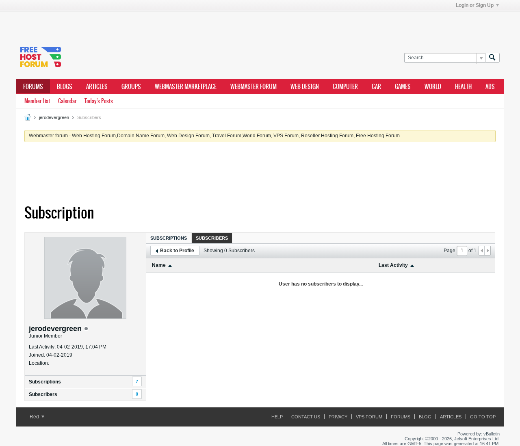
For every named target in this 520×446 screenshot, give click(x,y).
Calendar (67, 101)
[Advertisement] (138, 23)
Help (277, 416)
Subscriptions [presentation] (168, 238)
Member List (37, 101)
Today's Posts (98, 101)
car (376, 86)
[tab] (168, 237)
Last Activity (393, 265)
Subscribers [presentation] (212, 238)
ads (490, 86)
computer (345, 86)
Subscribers (43, 394)
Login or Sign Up (475, 5)
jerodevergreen (54, 117)
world (433, 86)
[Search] (492, 58)
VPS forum (369, 416)
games (403, 86)
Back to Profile (177, 250)
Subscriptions (45, 382)
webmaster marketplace (186, 86)
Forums (33, 86)
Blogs (64, 86)
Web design (304, 86)
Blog (425, 416)
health (463, 86)
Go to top (483, 416)
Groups (131, 86)
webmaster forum (253, 86)
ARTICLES (97, 86)
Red (35, 417)
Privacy (338, 416)
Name (159, 265)
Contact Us (305, 416)
